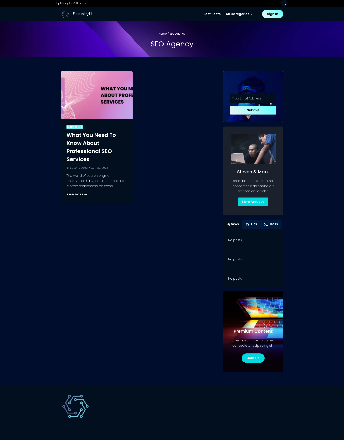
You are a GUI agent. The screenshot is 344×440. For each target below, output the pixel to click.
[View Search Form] (284, 3)
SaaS (210, 405)
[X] (272, 432)
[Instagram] (280, 432)
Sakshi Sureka (79, 168)
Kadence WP (133, 432)
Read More (76, 194)
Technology (230, 405)
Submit (253, 110)
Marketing (75, 127)
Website (252, 405)
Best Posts (212, 14)
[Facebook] (264, 432)
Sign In (272, 14)
